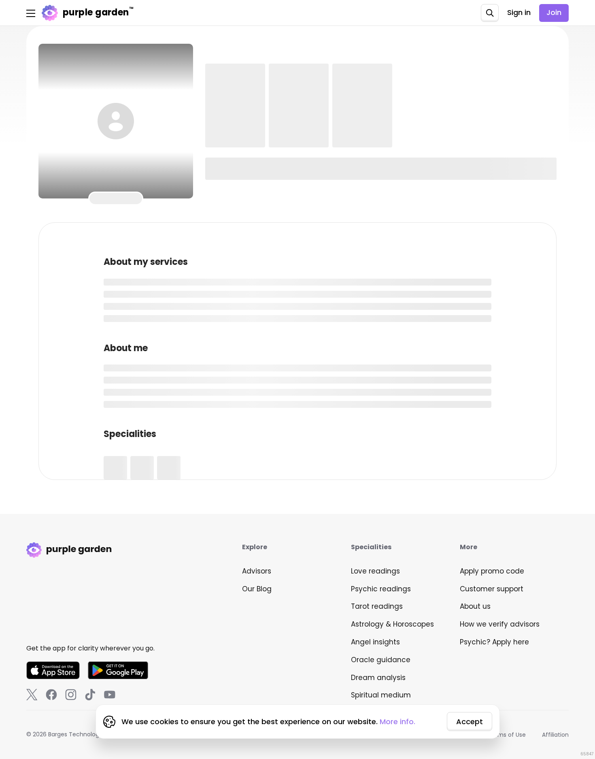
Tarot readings (377, 606)
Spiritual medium (381, 695)
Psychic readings (381, 589)
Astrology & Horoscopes (392, 624)
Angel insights (375, 642)
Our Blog (257, 589)
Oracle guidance (380, 660)
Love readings (375, 571)
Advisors (256, 571)
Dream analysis (378, 677)
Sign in (519, 12)
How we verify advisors (500, 624)
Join (553, 12)
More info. (397, 721)
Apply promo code (492, 571)
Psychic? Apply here (494, 642)
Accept (469, 721)
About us (475, 606)
